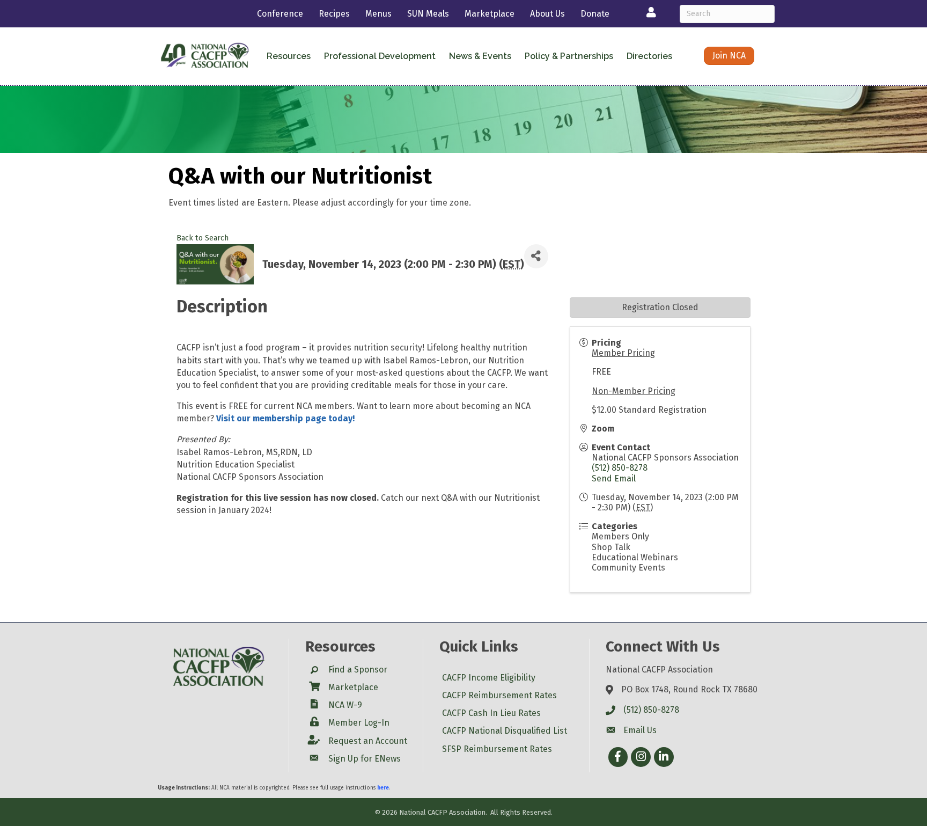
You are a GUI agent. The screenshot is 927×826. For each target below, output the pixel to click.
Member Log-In (358, 723)
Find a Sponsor (357, 669)
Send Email (614, 478)
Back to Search (202, 238)
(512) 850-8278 (620, 468)
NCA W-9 (345, 705)
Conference (280, 14)
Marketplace (489, 14)
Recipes (334, 14)
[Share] (536, 256)
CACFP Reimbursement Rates (499, 695)
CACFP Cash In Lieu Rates (491, 713)
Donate (594, 14)
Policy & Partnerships (569, 56)
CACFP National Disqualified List (504, 731)
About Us (547, 14)
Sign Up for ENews (364, 759)
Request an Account (367, 741)
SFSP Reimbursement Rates (497, 749)
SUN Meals (428, 14)
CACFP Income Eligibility (488, 678)
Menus (378, 14)
